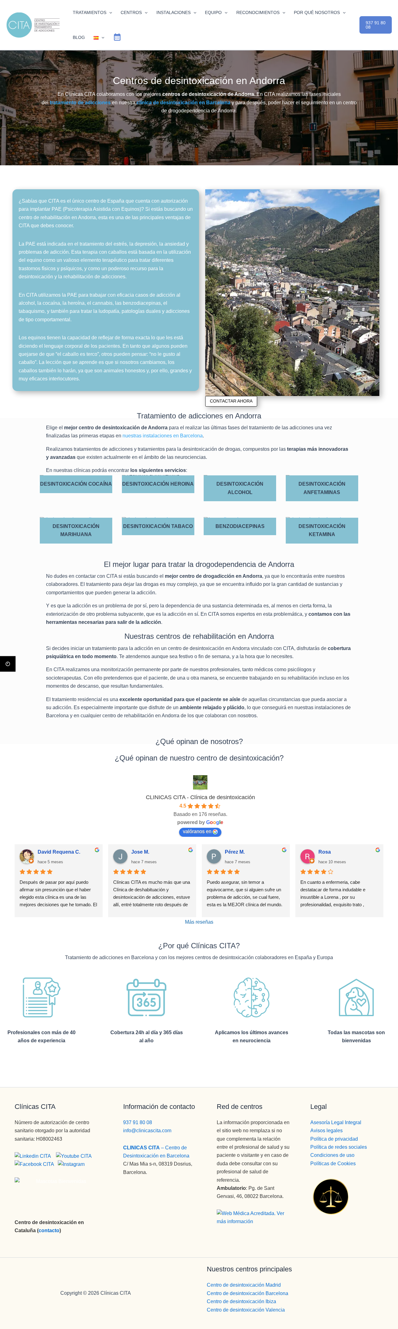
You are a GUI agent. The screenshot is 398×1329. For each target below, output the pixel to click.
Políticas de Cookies (333, 1163)
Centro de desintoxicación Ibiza (241, 1301)
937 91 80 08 (137, 1122)
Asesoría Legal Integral (335, 1122)
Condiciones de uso (332, 1155)
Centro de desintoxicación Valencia (246, 1310)
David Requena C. (59, 852)
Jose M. (140, 852)
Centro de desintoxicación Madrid (244, 1285)
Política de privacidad (334, 1139)
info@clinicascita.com (147, 1130)
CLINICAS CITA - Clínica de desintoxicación (200, 797)
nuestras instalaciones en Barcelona (163, 435)
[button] (109, 12)
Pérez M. (235, 852)
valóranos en (197, 831)
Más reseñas (199, 922)
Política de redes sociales (338, 1147)
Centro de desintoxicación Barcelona (247, 1293)
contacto (49, 1230)
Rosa (324, 852)
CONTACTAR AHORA (231, 400)
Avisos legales (326, 1130)
